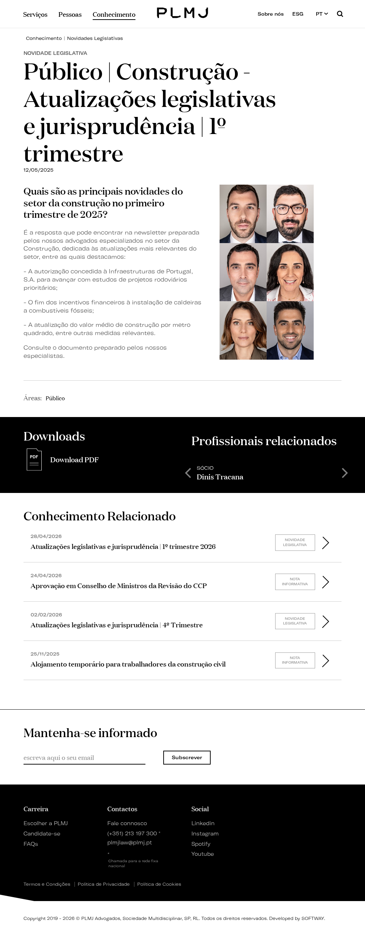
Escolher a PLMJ (46, 823)
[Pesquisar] (340, 14)
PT (320, 14)
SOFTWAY (313, 918)
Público (55, 398)
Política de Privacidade (104, 884)
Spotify (200, 844)
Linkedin (203, 823)
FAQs (31, 844)
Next (345, 472)
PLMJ (182, 12)
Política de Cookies (159, 884)
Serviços (35, 14)
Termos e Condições (47, 884)
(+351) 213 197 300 (132, 833)
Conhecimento (44, 38)
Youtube (202, 854)
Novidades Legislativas (95, 38)
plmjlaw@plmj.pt (129, 842)
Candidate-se (42, 833)
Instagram (205, 833)
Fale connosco (127, 823)
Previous (187, 472)
